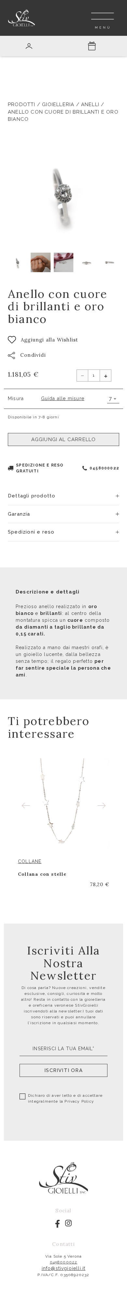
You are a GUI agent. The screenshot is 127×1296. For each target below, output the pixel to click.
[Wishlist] (105, 861)
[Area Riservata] (29, 46)
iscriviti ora (63, 1070)
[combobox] (113, 398)
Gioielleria (58, 104)
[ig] (68, 1222)
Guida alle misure (62, 398)
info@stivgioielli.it (64, 1268)
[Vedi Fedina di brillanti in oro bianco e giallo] (63, 804)
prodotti (21, 104)
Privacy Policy (79, 1101)
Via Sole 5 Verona (63, 1256)
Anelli (90, 104)
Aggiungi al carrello (63, 439)
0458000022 (104, 468)
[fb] (57, 1223)
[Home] (21, 17)
